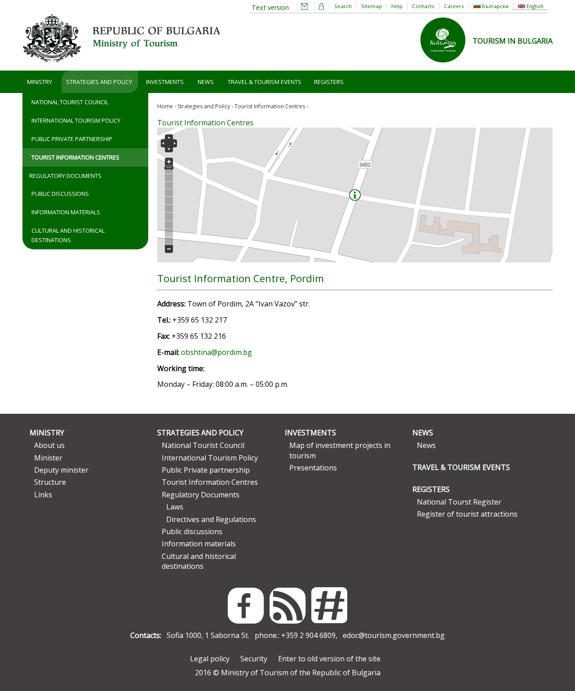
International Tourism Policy (75, 120)
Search (343, 6)
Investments (165, 82)
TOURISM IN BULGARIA (513, 41)
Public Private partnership (71, 139)
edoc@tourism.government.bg (394, 635)
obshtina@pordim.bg (216, 352)
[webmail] (304, 7)
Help (396, 6)
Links (43, 495)
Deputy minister (61, 470)
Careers (454, 6)
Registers (329, 82)
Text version (270, 7)
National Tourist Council (69, 102)
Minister (48, 458)
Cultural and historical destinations (68, 235)
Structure (50, 482)
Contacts (423, 6)
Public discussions (60, 194)
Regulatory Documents (65, 176)
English (534, 6)
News (206, 82)
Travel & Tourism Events (264, 82)
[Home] (121, 66)
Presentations (313, 468)
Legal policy (210, 659)
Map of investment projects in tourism (339, 450)
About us (49, 445)
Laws (174, 507)
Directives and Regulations (211, 519)
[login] (321, 7)
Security (253, 659)
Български (495, 6)
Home (165, 106)
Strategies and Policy (99, 82)
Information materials (65, 212)
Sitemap (371, 6)
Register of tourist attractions (467, 514)
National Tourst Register (459, 502)
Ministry (39, 82)
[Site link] (446, 65)
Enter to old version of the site (329, 659)
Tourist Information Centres (75, 157)
